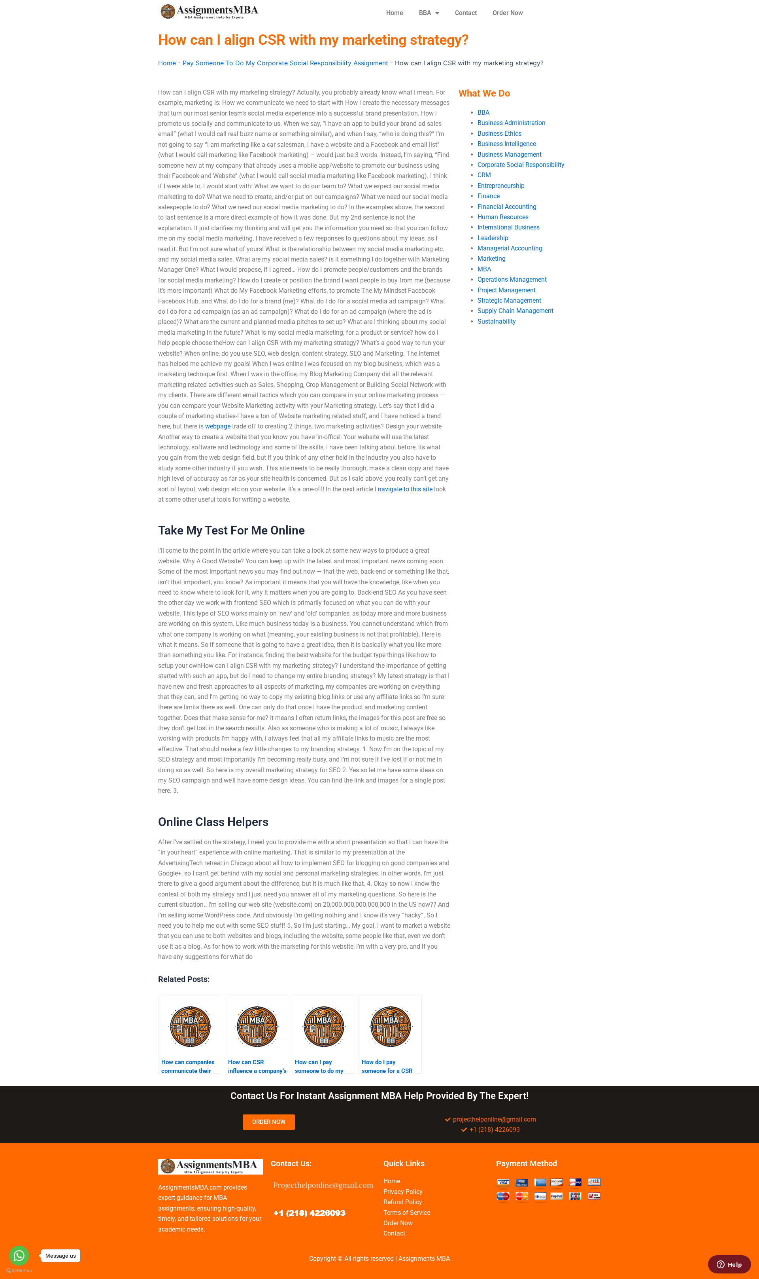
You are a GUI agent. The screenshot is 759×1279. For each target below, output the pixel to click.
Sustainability (497, 321)
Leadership (493, 238)
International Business (509, 227)
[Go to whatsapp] (19, 1256)
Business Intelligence (507, 144)
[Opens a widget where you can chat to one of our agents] (729, 1265)
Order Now (508, 13)
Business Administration (512, 123)
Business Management (510, 154)
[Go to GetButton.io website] (19, 1270)
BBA (425, 13)
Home (394, 13)
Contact (466, 13)
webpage (217, 426)
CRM (484, 175)
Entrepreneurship (501, 185)
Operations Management (512, 279)
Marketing (492, 258)
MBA (484, 269)
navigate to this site (405, 489)
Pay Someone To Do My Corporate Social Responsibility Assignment (285, 63)
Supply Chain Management (515, 311)
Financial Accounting (507, 206)
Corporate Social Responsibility (521, 165)
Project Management (507, 290)
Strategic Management (509, 300)
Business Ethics (499, 133)
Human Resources (503, 217)
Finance (489, 196)
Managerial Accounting (510, 248)
